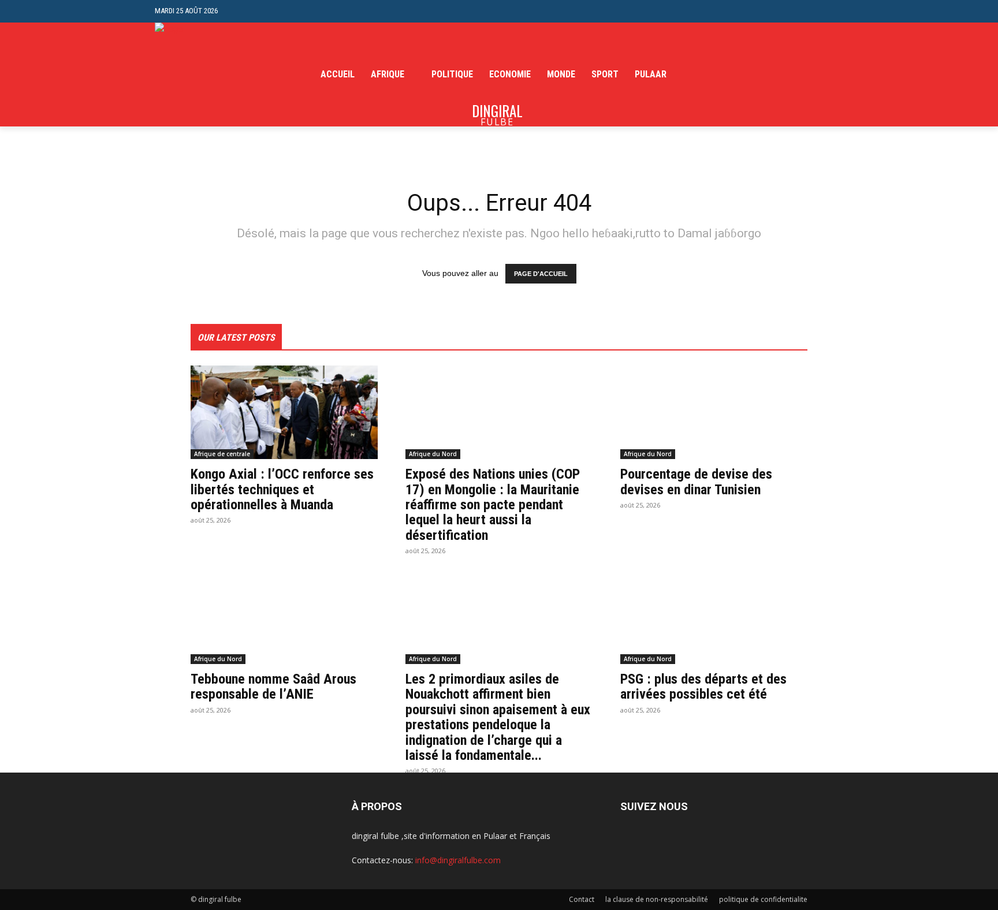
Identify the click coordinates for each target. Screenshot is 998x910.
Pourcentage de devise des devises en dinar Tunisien (696, 481)
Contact (581, 899)
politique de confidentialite (763, 899)
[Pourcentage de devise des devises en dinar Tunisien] (713, 412)
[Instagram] (801, 74)
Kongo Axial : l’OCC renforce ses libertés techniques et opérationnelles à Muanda (282, 489)
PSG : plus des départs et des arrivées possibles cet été (703, 686)
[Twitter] (818, 74)
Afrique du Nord (433, 454)
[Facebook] (783, 74)
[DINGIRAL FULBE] (217, 74)
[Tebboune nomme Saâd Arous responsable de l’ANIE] (284, 617)
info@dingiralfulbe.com (458, 860)
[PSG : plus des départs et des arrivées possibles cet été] (713, 617)
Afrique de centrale (222, 454)
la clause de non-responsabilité (656, 899)
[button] (834, 11)
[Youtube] (836, 74)
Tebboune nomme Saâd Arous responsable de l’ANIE (273, 686)
